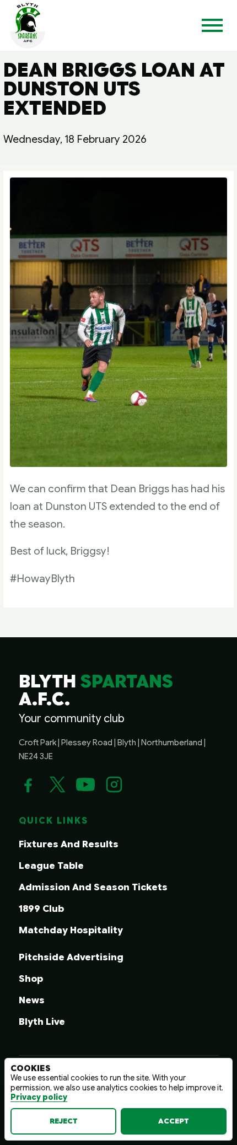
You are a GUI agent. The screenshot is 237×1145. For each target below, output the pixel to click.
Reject (64, 1121)
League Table (51, 866)
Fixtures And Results (68, 844)
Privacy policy (38, 1097)
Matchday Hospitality (71, 930)
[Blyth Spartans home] (27, 25)
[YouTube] (85, 784)
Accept (173, 1121)
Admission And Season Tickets (93, 887)
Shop (31, 979)
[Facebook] (28, 784)
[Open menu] (212, 25)
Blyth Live (42, 1022)
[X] (56, 784)
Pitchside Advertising (71, 957)
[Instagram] (114, 784)
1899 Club (41, 909)
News (32, 1000)
